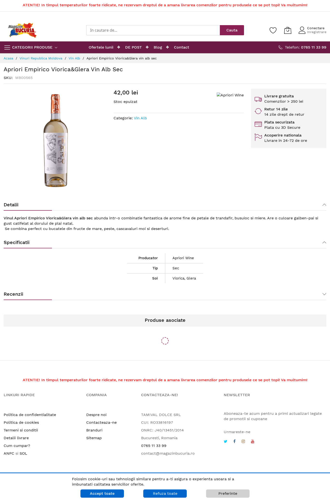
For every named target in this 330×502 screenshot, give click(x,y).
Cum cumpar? (17, 445)
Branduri (94, 430)
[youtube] (252, 442)
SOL (23, 453)
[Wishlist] (273, 30)
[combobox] (153, 30)
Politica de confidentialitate (30, 414)
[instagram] (243, 442)
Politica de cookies (21, 422)
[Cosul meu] (287, 30)
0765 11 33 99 (153, 445)
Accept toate (102, 493)
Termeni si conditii (21, 430)
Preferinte (227, 493)
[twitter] (225, 442)
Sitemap (94, 438)
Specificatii (16, 242)
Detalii (11, 205)
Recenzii (13, 294)
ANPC (9, 453)
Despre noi (96, 414)
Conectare (315, 28)
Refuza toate (165, 493)
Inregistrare (316, 32)
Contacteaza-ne (101, 422)
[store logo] (22, 30)
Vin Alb (140, 118)
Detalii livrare (16, 438)
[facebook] (234, 442)
